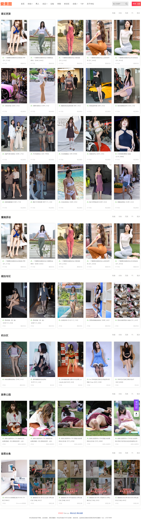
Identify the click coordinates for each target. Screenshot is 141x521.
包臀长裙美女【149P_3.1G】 (40, 106)
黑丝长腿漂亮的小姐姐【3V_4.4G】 (126, 320)
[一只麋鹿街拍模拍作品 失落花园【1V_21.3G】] (70, 37)
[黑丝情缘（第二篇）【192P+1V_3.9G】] (14, 300)
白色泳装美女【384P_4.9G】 (68, 202)
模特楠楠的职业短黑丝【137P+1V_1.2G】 (38, 380)
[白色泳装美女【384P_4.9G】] (70, 182)
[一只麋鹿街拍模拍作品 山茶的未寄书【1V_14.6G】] (99, 37)
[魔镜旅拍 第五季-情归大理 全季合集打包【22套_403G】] (127, 477)
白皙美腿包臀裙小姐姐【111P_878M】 (123, 155)
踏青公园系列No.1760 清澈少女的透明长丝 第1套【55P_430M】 (98, 439)
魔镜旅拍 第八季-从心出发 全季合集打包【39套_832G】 (42, 499)
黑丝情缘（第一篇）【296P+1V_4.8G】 (38, 321)
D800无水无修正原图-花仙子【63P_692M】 (124, 380)
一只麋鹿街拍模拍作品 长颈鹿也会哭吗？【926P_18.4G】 (42, 59)
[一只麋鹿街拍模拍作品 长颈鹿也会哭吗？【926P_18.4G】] (42, 37)
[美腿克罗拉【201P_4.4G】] (99, 133)
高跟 (126, 13)
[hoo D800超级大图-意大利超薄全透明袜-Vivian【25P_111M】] (99, 359)
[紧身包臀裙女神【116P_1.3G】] (127, 85)
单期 (59, 4)
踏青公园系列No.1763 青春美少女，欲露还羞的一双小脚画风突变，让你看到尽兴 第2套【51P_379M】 (14, 440)
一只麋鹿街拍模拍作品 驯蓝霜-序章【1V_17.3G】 (13, 59)
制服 (113, 13)
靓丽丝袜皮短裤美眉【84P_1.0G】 (70, 106)
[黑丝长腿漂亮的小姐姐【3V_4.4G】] (127, 300)
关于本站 (90, 4)
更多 (138, 13)
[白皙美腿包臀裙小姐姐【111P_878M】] (127, 133)
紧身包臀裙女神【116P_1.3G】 (125, 106)
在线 (74, 4)
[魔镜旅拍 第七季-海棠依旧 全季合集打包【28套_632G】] (70, 477)
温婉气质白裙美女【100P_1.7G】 (13, 154)
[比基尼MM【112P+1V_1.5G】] (70, 300)
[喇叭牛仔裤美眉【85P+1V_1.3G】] (42, 182)
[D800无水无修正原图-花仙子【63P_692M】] (127, 359)
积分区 (66, 4)
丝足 (44, 4)
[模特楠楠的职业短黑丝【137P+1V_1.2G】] (42, 359)
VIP (82, 4)
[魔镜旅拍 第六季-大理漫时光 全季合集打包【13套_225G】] (99, 477)
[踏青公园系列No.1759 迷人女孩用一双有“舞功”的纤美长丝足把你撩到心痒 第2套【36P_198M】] (127, 418)
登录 (134, 4)
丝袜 (120, 13)
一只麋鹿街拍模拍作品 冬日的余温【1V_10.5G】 (126, 59)
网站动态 (73, 513)
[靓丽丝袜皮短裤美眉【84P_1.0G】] (70, 85)
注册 (138, 4)
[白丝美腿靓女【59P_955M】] (70, 133)
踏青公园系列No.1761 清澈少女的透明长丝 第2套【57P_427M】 (70, 439)
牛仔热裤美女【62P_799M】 (40, 154)
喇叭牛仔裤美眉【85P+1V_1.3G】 (42, 202)
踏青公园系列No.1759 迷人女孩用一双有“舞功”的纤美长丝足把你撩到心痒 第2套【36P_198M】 (126, 440)
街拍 (29, 4)
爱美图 (60, 513)
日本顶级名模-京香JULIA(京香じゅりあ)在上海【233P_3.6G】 (70, 380)
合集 (52, 4)
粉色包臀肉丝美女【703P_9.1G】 (13, 379)
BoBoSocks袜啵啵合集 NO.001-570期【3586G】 (13, 499)
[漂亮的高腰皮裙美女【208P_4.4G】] (99, 300)
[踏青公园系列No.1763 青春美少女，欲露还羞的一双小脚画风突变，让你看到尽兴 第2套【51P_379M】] (14, 418)
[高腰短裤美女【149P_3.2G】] (127, 182)
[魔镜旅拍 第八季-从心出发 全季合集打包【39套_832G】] (42, 477)
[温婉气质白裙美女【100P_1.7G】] (14, 133)
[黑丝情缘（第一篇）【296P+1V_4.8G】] (42, 300)
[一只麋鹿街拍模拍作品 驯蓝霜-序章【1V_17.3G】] (14, 37)
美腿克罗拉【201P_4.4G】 (96, 154)
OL (132, 13)
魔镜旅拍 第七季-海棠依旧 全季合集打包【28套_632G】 (70, 499)
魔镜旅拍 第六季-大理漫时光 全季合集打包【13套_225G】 (98, 499)
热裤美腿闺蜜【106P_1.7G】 (11, 202)
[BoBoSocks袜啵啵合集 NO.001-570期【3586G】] (14, 477)
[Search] (126, 4)
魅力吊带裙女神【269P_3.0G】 (97, 202)
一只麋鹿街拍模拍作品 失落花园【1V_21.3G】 (69, 59)
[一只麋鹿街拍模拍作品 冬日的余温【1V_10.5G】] (127, 37)
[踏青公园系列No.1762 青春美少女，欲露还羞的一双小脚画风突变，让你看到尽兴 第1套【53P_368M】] (42, 418)
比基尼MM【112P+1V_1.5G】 (69, 320)
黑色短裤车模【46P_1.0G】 (96, 106)
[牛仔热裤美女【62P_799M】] (42, 133)
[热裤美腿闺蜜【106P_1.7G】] (14, 182)
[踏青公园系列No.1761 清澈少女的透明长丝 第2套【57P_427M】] (70, 418)
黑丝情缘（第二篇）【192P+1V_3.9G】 (9, 321)
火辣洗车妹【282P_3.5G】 (11, 106)
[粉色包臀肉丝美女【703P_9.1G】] (14, 359)
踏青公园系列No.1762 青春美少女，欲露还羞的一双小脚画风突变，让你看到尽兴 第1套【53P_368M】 (42, 440)
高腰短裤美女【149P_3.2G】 (124, 202)
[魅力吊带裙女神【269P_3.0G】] (99, 182)
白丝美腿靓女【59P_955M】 (68, 154)
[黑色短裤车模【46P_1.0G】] (99, 85)
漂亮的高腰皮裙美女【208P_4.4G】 (98, 320)
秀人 (37, 4)
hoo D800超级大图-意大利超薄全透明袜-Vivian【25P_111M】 (98, 380)
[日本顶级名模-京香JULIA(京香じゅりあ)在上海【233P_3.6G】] (70, 359)
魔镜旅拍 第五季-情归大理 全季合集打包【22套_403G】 (126, 499)
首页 (22, 4)
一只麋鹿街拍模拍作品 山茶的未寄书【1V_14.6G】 (98, 59)
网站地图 (80, 513)
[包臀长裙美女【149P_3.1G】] (42, 85)
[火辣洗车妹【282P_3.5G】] (14, 85)
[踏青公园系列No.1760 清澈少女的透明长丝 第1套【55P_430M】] (99, 418)
